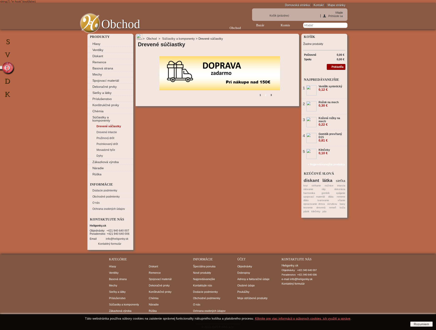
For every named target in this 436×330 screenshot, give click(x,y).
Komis (285, 25)
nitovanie (308, 189)
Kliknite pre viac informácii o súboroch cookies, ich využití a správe (302, 318)
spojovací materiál (314, 196)
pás (324, 211)
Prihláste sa (335, 16)
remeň (332, 207)
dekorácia (339, 189)
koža (342, 207)
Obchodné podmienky (106, 196)
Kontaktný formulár (109, 243)
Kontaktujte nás (202, 285)
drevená (320, 207)
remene (341, 196)
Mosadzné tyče (106, 150)
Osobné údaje (246, 285)
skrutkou (332, 204)
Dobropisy (243, 272)
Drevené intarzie (107, 132)
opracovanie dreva (314, 204)
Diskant (97, 56)
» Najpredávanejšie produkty (326, 164)
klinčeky (315, 211)
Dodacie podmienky (104, 190)
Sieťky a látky (101, 93)
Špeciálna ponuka (204, 266)
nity (324, 189)
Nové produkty (202, 272)
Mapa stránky (337, 5)
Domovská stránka (297, 5)
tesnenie (308, 207)
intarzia (341, 185)
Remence (99, 62)
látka (327, 180)
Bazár (260, 25)
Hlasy (96, 44)
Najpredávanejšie (321, 79)
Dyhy (100, 155)
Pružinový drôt (105, 138)
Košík (279, 15)
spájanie (340, 193)
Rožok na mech (329, 104)
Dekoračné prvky (104, 86)
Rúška (97, 174)
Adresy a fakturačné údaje (253, 279)
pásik (306, 211)
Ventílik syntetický (330, 88)
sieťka (340, 181)
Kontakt (319, 5)
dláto (306, 200)
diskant (311, 180)
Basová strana (102, 68)
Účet (241, 259)
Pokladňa (338, 66)
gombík (326, 193)
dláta (330, 196)
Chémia (98, 111)
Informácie (101, 184)
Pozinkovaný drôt (107, 144)
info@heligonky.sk (117, 238)
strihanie (316, 185)
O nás (96, 202)
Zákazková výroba (105, 162)
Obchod (235, 28)
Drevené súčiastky (109, 126)
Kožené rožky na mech (329, 121)
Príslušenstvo (102, 99)
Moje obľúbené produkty (252, 298)
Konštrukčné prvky (105, 105)
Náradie (98, 168)
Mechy (97, 74)
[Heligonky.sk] (89, 23)
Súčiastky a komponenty (101, 118)
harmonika (309, 193)
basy (342, 204)
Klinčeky (324, 151)
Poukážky (243, 291)
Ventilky (97, 50)
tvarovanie (323, 200)
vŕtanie (341, 200)
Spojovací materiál (105, 80)
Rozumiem (421, 324)
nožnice (329, 185)
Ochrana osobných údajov (108, 208)
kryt (305, 185)
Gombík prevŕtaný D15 (330, 137)
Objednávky (244, 266)
